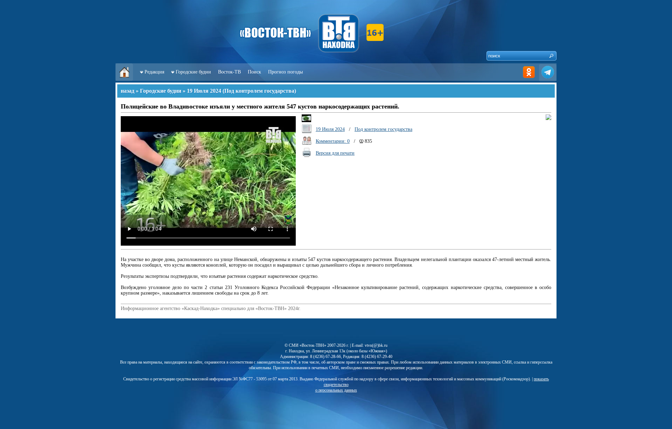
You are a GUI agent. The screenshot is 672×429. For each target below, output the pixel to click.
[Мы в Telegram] (547, 79)
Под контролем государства (259, 91)
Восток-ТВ (229, 72)
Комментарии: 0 (333, 141)
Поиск (254, 72)
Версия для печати (335, 153)
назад (127, 91)
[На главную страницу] (124, 79)
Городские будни (193, 72)
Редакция (154, 72)
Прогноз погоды (285, 72)
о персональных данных (336, 390)
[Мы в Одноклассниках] (529, 79)
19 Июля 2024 (204, 91)
